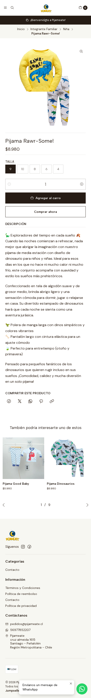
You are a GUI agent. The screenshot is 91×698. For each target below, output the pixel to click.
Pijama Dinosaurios (60, 483)
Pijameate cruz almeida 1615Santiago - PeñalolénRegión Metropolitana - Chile (31, 641)
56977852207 (20, 630)
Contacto (12, 570)
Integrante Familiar (43, 29)
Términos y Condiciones (22, 588)
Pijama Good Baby (16, 483)
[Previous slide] (4, 505)
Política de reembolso (21, 594)
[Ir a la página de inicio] (46, 7)
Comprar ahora (45, 212)
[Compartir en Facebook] (9, 402)
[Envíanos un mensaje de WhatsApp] (81, 688)
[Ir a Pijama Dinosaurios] (67, 458)
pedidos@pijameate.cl (26, 624)
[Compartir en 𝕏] (19, 402)
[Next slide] (86, 505)
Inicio (21, 29)
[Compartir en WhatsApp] (30, 402)
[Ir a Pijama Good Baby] (23, 458)
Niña (66, 29)
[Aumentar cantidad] (81, 184)
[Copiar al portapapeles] (51, 402)
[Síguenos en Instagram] (23, 546)
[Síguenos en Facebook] (29, 546)
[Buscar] (12, 8)
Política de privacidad (21, 606)
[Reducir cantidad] (9, 184)
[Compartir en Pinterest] (41, 402)
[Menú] (5, 8)
